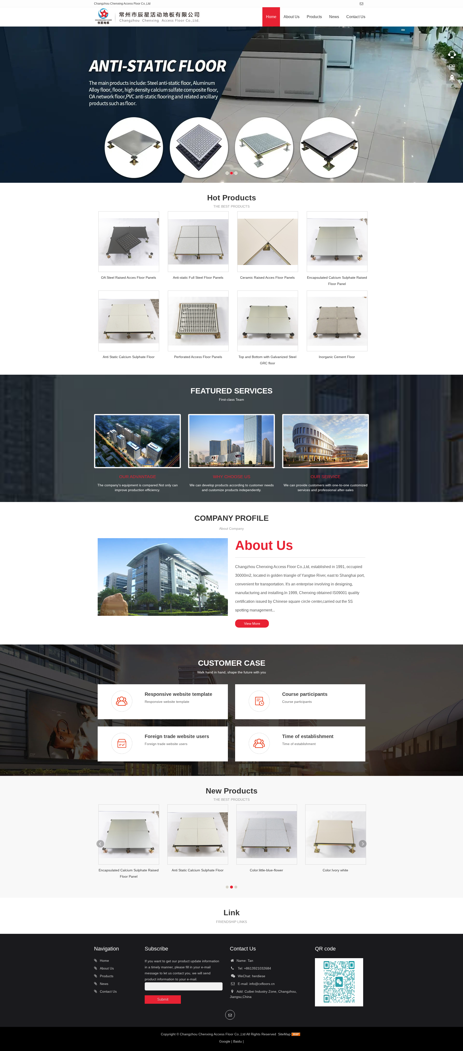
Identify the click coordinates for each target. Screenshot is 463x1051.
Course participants (304, 694)
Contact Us (355, 17)
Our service (325, 476)
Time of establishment (308, 736)
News (334, 17)
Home (271, 17)
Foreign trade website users (177, 736)
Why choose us (231, 476)
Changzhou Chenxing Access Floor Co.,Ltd (212, 1034)
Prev (100, 844)
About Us (292, 17)
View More (252, 623)
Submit (162, 999)
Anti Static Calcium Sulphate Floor (129, 357)
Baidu (237, 1041)
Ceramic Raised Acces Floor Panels (267, 277)
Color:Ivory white (335, 870)
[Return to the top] (452, 80)
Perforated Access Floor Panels (198, 357)
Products (314, 17)
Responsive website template (178, 694)
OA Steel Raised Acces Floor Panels (128, 277)
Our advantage (137, 476)
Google (224, 1041)
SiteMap (284, 1034)
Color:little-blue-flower (266, 870)
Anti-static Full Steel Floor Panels (198, 277)
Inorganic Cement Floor (337, 357)
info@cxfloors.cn (262, 984)
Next (363, 844)
